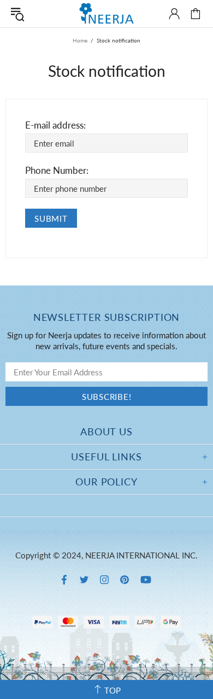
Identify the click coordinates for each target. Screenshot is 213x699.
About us (106, 431)
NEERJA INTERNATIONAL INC (106, 13)
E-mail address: (55, 125)
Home (80, 40)
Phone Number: (56, 170)
